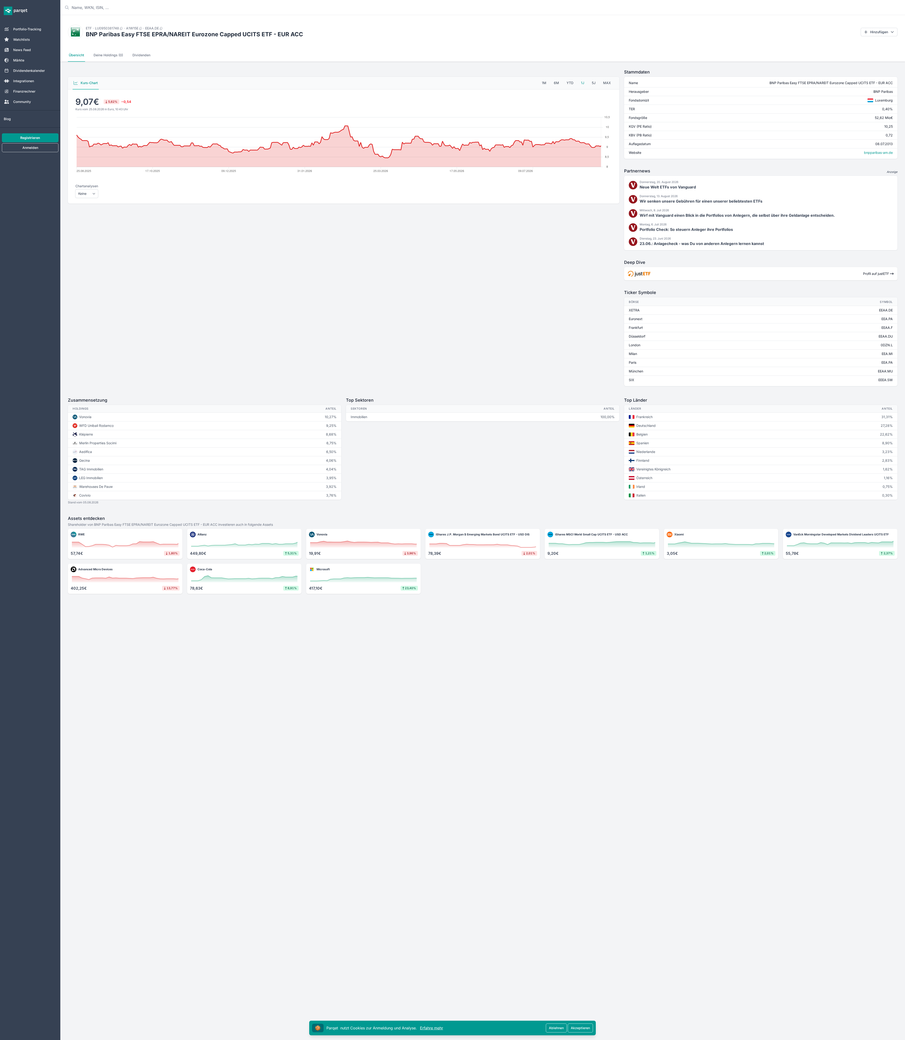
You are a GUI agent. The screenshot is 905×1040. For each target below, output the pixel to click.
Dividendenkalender (29, 71)
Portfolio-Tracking (27, 29)
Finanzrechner (24, 91)
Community (22, 102)
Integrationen (23, 81)
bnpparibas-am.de (878, 153)
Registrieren (30, 138)
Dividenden (141, 55)
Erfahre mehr (431, 1028)
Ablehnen (556, 1028)
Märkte (18, 60)
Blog (7, 119)
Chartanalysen (86, 186)
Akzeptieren (580, 1028)
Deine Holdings (108, 55)
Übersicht (76, 55)
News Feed (22, 50)
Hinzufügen (879, 32)
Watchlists (21, 39)
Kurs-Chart (89, 83)
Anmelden (30, 148)
